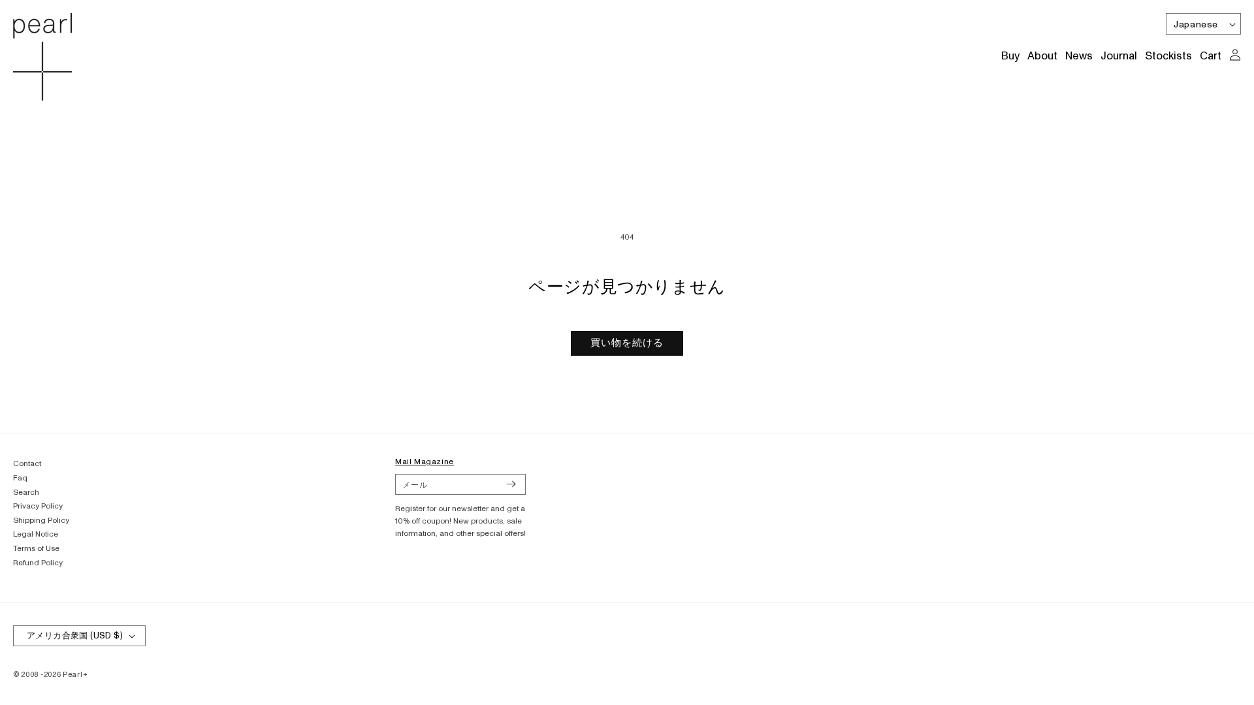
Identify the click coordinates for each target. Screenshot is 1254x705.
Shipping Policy (41, 520)
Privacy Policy (38, 506)
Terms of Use (36, 548)
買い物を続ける (627, 343)
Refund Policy (38, 563)
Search (26, 492)
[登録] (510, 484)
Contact (27, 463)
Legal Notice (35, 534)
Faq (20, 478)
